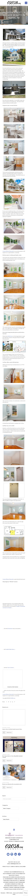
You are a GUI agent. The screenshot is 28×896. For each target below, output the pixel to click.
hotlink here (9, 336)
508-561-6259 (16, 862)
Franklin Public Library (10, 649)
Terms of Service (15, 866)
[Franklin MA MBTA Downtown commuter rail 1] (14, 626)
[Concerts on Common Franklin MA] (12, 678)
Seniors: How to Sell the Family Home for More (12, 729)
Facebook (19, 854)
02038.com (12, 698)
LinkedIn (15, 854)
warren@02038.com (16, 863)
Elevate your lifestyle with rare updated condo (12, 784)
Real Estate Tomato (14, 875)
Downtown (10, 628)
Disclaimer (22, 866)
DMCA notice (9, 892)
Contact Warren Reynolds (8, 251)
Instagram (11, 854)
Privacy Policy (6, 866)
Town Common (10, 667)
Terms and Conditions (18, 892)
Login (13, 873)
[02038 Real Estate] (14, 3)
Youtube (8, 854)
